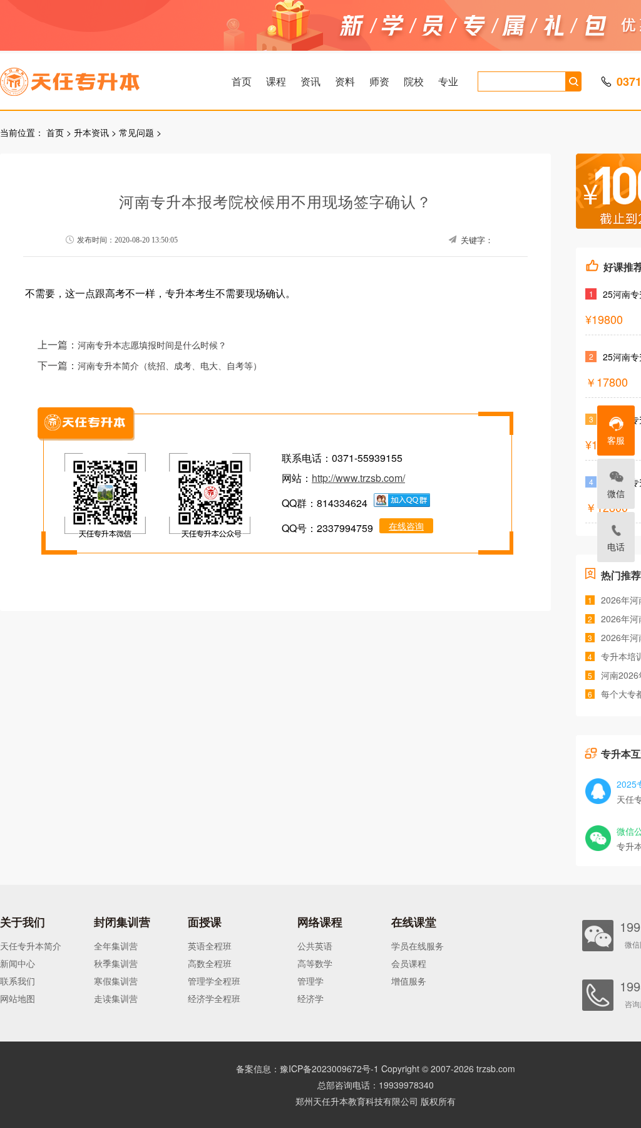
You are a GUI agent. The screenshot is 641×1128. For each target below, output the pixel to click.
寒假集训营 (116, 980)
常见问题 (136, 132)
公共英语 (314, 945)
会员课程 (408, 963)
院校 (414, 81)
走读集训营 (116, 998)
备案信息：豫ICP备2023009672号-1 (307, 1068)
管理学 (310, 980)
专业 (448, 81)
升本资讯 (91, 132)
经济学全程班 (214, 998)
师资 (379, 81)
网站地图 (17, 998)
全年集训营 (116, 945)
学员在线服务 (417, 945)
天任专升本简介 (30, 945)
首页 (242, 81)
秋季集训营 (116, 963)
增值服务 (408, 980)
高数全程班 (210, 963)
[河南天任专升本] (99, 78)
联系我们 (17, 980)
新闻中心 (17, 963)
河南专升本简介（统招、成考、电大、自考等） (170, 366)
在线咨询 (406, 526)
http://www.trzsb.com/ (358, 478)
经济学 (310, 998)
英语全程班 (210, 945)
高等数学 (314, 963)
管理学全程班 (214, 980)
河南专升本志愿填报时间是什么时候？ (152, 345)
